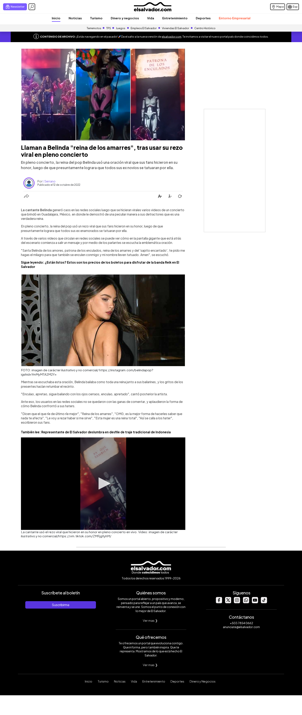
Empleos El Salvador (144, 28)
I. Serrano (49, 181)
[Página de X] (228, 602)
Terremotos (94, 28)
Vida (150, 18)
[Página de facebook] (219, 602)
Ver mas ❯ (150, 620)
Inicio (56, 18)
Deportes (203, 18)
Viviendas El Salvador (175, 28)
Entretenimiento (175, 18)
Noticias (75, 18)
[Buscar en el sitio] (32, 6)
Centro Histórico (205, 28)
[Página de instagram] (237, 602)
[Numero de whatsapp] (246, 602)
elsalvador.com (171, 36)
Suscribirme (60, 605)
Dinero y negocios (125, 18)
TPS (108, 28)
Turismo (96, 18)
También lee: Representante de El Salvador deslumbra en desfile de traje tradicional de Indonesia (96, 432)
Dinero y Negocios (203, 681)
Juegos (120, 28)
